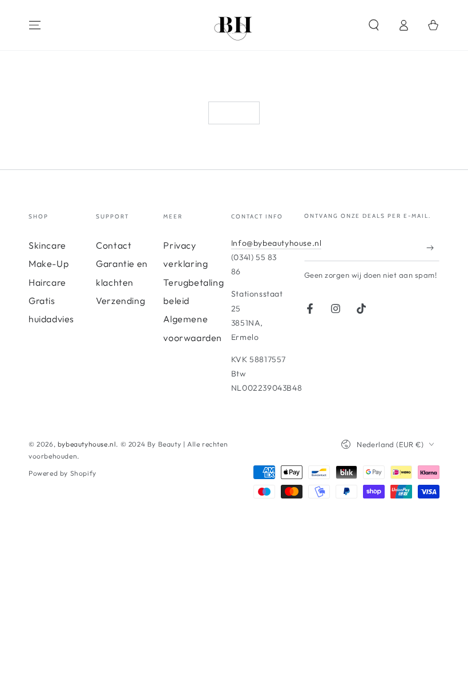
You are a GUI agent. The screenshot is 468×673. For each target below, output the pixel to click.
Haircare (47, 282)
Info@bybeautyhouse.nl (276, 243)
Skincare (47, 245)
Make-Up (48, 263)
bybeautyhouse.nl (87, 444)
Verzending (120, 300)
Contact (113, 245)
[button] (374, 25)
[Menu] (35, 25)
